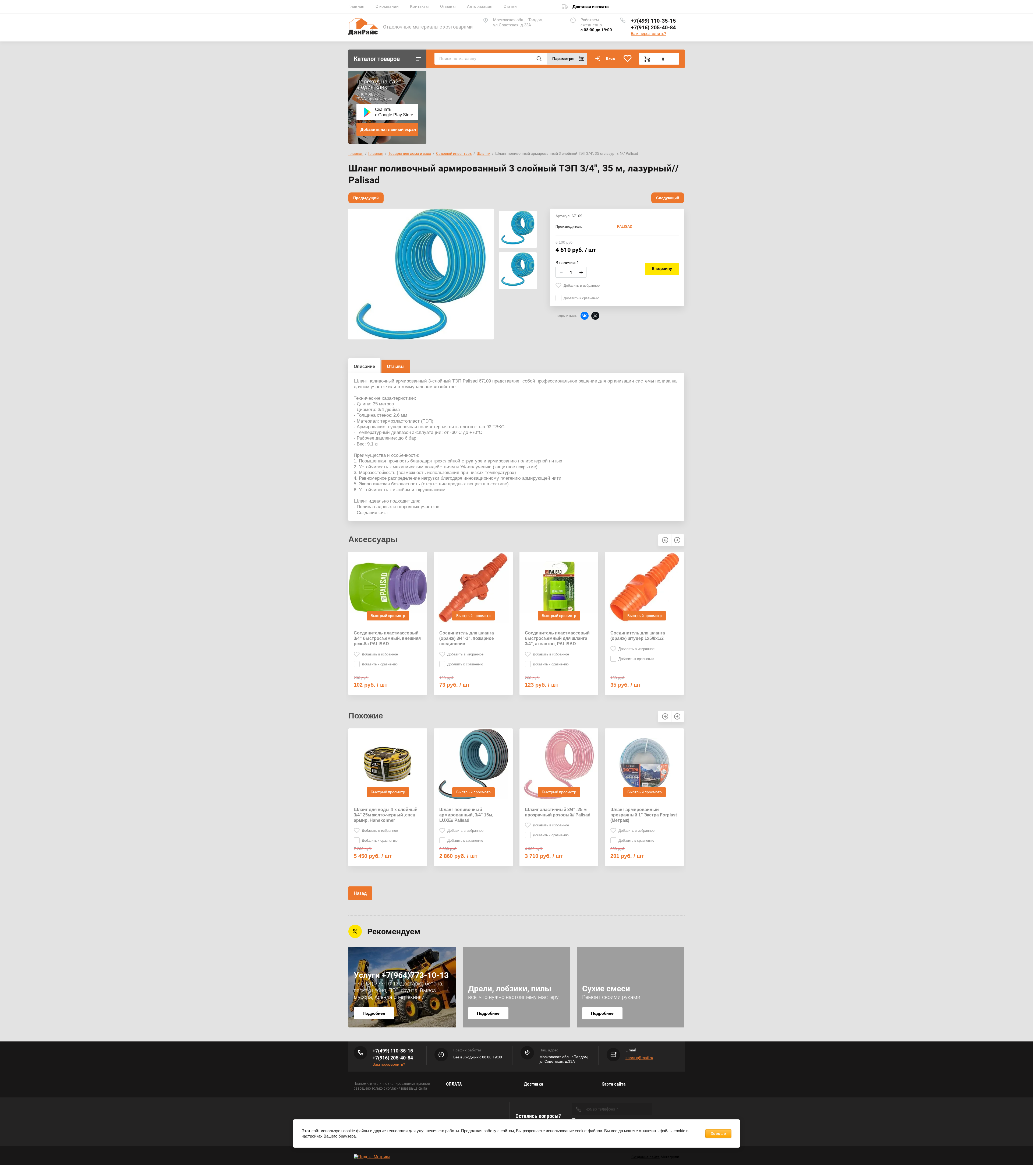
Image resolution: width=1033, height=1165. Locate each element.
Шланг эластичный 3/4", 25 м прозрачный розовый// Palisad (557, 812)
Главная (356, 6)
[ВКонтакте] (585, 316)
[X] (595, 316)
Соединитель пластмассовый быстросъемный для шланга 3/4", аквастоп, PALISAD (557, 638)
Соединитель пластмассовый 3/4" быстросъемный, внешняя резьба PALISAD (387, 638)
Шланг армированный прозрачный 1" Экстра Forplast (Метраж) (643, 815)
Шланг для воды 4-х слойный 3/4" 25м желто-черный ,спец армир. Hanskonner (386, 815)
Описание (364, 366)
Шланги (483, 153)
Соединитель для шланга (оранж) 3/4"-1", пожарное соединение (466, 638)
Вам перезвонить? (648, 33)
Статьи (510, 6)
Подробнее (374, 1013)
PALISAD (624, 226)
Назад (360, 893)
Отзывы (448, 6)
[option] (421, 274)
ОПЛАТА (454, 1084)
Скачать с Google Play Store (394, 112)
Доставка (533, 1084)
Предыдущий (366, 198)
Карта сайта (613, 1084)
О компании (387, 6)
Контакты (419, 6)
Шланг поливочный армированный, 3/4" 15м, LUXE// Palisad (466, 815)
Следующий (667, 198)
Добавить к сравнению (581, 298)
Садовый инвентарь (454, 153)
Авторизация (479, 6)
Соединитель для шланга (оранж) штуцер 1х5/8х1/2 (637, 636)
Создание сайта (645, 1157)
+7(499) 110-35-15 (653, 20)
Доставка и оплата (590, 6)
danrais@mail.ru (639, 1057)
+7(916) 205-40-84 (653, 27)
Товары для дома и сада (409, 153)
